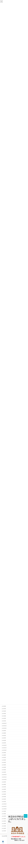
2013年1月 (4, 772)
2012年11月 (4, 777)
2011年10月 (4, 808)
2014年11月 (4, 725)
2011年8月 (4, 813)
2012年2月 (4, 799)
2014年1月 (4, 742)
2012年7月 (4, 786)
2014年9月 (4, 730)
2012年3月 (4, 796)
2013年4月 (4, 764)
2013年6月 (4, 759)
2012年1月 (4, 801)
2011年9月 (4, 811)
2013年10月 (4, 750)
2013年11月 (4, 747)
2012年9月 (4, 781)
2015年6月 (4, 711)
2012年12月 (4, 774)
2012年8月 (4, 784)
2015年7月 (4, 708)
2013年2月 (4, 769)
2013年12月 (4, 745)
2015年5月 (4, 713)
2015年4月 (4, 715)
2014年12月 (4, 723)
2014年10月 (4, 728)
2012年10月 (4, 779)
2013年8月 (4, 755)
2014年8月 (4, 733)
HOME (3, 842)
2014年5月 (4, 737)
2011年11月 (4, 806)
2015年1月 (4, 720)
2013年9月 (4, 752)
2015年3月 (4, 718)
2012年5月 (4, 791)
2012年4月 (4, 794)
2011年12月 (4, 803)
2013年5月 (4, 762)
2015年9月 (4, 706)
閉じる (25, 815)
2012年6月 (4, 789)
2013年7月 (4, 757)
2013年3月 (4, 767)
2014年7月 (4, 735)
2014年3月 (4, 740)
